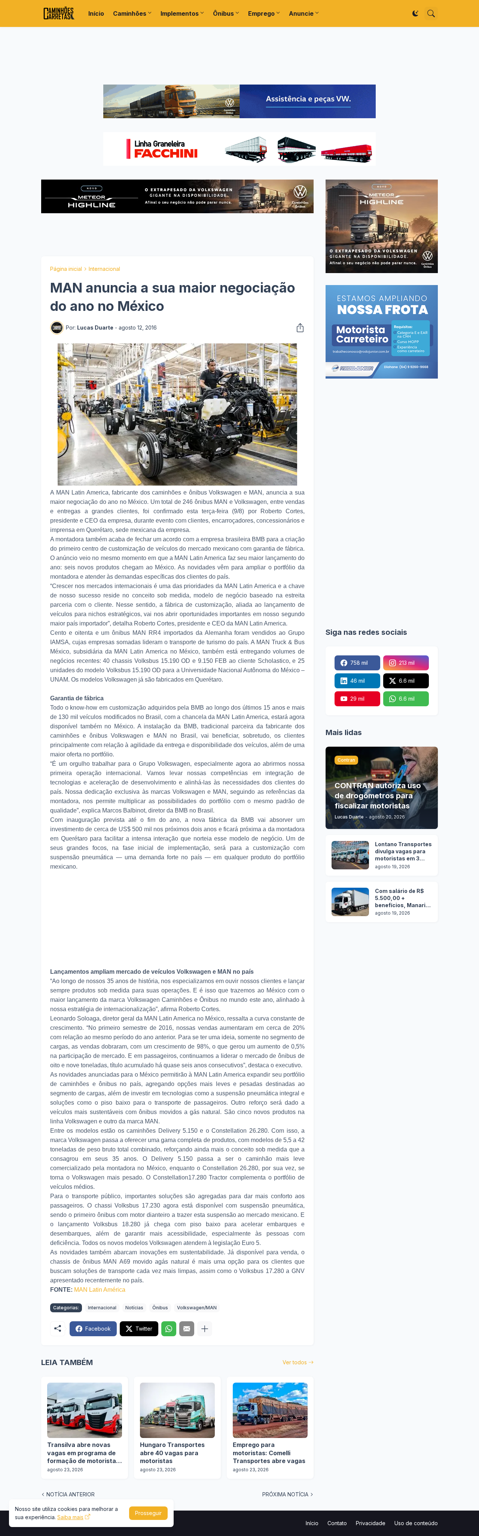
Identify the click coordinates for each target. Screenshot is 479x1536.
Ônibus (223, 13)
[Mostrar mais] (204, 1328)
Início (96, 13)
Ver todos (295, 1362)
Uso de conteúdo (416, 1523)
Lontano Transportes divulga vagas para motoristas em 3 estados (403, 851)
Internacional (104, 269)
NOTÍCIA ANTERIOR (70, 1494)
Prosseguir (148, 1513)
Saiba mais (70, 1517)
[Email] (186, 1328)
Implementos (180, 13)
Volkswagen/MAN (197, 1307)
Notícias (134, 1307)
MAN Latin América (99, 1289)
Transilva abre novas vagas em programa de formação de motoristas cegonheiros (83, 1453)
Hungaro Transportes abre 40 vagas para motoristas (172, 1453)
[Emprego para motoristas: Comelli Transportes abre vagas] (270, 1410)
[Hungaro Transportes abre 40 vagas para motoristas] (177, 1410)
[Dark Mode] (415, 13)
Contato (337, 1523)
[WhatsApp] (168, 1328)
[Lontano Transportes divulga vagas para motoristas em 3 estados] (350, 855)
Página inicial (66, 269)
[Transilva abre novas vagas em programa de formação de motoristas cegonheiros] (84, 1410)
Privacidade (370, 1523)
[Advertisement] (239, 56)
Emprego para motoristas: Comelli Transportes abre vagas (269, 1453)
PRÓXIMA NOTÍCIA (285, 1494)
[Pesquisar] (431, 13)
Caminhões (129, 13)
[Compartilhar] (298, 327)
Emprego (261, 13)
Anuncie (301, 13)
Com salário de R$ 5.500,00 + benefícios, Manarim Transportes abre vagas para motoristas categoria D (403, 898)
